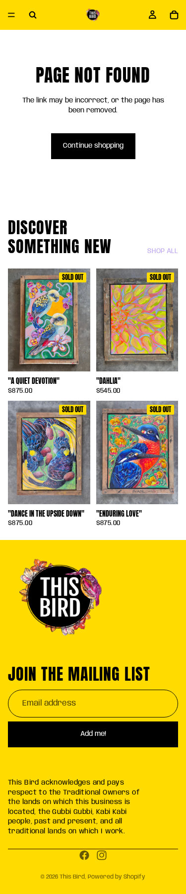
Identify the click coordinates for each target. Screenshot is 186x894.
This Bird (72, 877)
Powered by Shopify (116, 877)
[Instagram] (102, 855)
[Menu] (11, 14)
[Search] (33, 15)
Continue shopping (93, 145)
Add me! (93, 733)
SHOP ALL (162, 251)
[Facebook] (84, 855)
